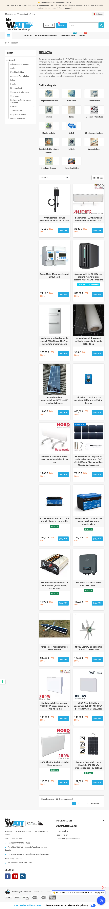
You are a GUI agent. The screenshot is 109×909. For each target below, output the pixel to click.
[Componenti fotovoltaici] (49, 93)
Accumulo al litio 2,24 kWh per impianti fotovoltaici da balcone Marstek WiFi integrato (88, 277)
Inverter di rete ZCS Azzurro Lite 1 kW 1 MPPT (89, 584)
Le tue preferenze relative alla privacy (67, 905)
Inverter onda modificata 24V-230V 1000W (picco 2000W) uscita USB (54, 585)
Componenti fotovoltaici (49, 101)
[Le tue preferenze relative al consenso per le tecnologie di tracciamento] (2, 682)
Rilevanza (44, 177)
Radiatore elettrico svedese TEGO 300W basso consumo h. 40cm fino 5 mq (54, 706)
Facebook (8, 876)
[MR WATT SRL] (19, 24)
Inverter (49, 117)
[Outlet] (71, 126)
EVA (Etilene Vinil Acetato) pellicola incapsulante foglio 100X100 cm (88, 341)
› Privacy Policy (62, 831)
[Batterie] (71, 142)
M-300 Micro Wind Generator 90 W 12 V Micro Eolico (88, 648)
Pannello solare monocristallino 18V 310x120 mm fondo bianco (54, 400)
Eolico (71, 117)
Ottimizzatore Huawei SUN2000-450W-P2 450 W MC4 (54, 219)
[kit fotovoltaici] (94, 93)
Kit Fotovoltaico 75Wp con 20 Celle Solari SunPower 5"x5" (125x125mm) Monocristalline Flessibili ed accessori (88, 460)
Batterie (72, 149)
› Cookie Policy (62, 835)
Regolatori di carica (48, 168)
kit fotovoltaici (94, 101)
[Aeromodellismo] (94, 142)
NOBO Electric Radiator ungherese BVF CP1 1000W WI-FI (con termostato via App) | (88, 706)
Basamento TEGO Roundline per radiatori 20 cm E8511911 (88, 219)
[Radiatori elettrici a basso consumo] (49, 142)
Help (32, 14)
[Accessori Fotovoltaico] (94, 110)
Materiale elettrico (71, 168)
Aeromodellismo (94, 149)
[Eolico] (71, 110)
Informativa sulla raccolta (27, 905)
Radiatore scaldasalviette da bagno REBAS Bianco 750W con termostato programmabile (54, 341)
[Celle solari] (71, 93)
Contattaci (23, 14)
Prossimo (96, 804)
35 (87, 803)
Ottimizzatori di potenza (94, 133)
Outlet (71, 133)
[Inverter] (49, 110)
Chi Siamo (11, 14)
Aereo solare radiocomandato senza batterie (55, 648)
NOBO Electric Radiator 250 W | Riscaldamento (54, 763)
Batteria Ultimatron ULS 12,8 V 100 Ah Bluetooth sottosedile (54, 519)
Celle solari (71, 101)
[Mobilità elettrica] (49, 126)
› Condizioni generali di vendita (68, 839)
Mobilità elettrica (48, 133)
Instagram (23, 876)
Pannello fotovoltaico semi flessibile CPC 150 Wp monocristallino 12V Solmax (88, 765)
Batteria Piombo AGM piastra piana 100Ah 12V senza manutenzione (88, 521)
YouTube (15, 876)
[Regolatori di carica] (49, 161)
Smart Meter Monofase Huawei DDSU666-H (54, 275)
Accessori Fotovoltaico (94, 117)
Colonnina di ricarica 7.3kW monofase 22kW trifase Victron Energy (88, 400)
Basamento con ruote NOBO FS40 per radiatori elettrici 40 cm (54, 459)
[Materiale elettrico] (71, 161)
